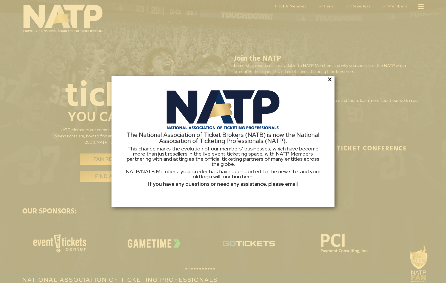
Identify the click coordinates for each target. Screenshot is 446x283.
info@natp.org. (223, 190)
